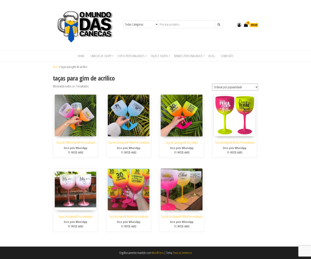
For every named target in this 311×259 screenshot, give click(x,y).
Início (55, 67)
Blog (212, 56)
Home (81, 56)
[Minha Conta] (239, 24)
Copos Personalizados (131, 56)
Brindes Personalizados (188, 56)
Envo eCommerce (182, 253)
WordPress (158, 253)
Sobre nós (227, 56)
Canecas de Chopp (100, 56)
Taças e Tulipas (159, 56)
